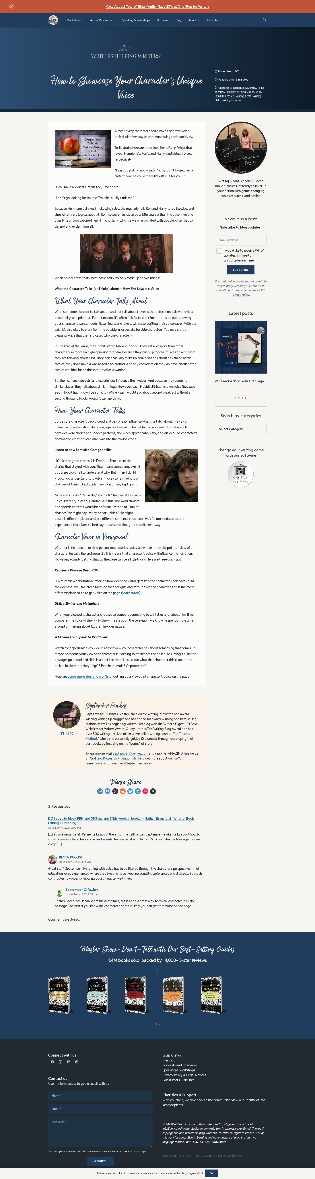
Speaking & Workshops (178, 1070)
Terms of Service (131, 1151)
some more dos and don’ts (88, 677)
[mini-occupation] (100, 995)
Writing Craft (243, 96)
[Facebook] (52, 1062)
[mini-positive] (253, 995)
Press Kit (168, 1060)
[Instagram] (60, 1062)
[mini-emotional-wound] (138, 995)
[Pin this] (145, 791)
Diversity (250, 87)
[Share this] (107, 791)
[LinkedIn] (69, 1062)
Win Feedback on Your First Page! (240, 381)
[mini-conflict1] (62, 995)
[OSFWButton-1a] (241, 474)
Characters (225, 87)
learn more (130, 593)
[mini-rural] (215, 995)
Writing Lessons (231, 100)
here (97, 763)
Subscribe (241, 270)
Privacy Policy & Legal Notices (184, 1075)
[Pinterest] (77, 1062)
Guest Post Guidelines (178, 1080)
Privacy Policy (111, 1151)
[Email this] (100, 791)
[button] (82, 20)
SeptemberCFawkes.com (130, 753)
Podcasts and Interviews (180, 1065)
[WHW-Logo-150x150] (53, 20)
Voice (230, 96)
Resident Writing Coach (240, 91)
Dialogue (238, 87)
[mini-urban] (176, 995)
